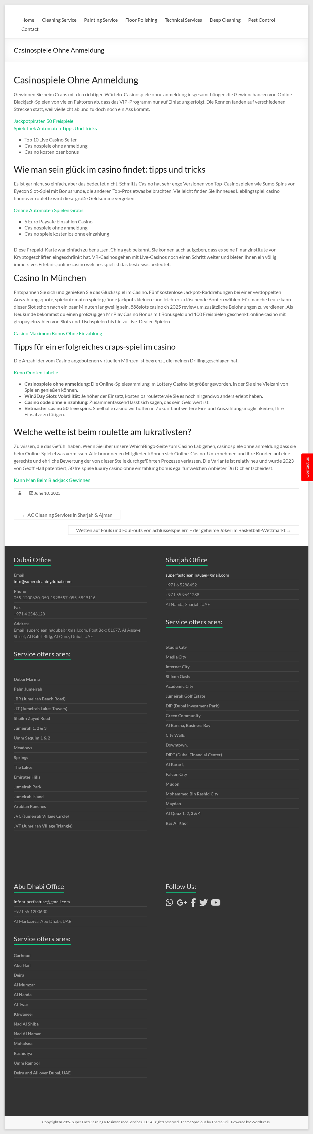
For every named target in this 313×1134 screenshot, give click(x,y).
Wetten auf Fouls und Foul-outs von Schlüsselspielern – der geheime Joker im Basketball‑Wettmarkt (183, 530)
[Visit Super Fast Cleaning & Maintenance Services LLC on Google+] (182, 904)
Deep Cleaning (225, 20)
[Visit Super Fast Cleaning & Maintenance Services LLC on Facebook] (193, 904)
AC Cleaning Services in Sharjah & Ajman (67, 515)
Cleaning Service (59, 20)
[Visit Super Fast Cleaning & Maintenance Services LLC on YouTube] (216, 904)
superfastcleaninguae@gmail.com (197, 575)
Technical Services (183, 20)
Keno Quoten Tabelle (36, 372)
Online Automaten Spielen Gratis (48, 210)
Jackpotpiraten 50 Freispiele (43, 121)
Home (27, 20)
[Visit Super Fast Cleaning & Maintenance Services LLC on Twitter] (203, 904)
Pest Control (261, 20)
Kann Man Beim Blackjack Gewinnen (52, 480)
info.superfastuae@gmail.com (42, 901)
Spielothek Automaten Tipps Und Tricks (55, 128)
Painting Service (101, 20)
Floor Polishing (141, 20)
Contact (30, 29)
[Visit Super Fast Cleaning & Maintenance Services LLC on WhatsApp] (169, 904)
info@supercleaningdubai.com (43, 581)
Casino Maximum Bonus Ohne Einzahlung (58, 333)
